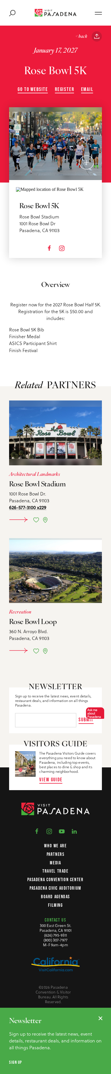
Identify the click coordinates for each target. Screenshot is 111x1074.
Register (64, 89)
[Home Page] (56, 12)
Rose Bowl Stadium (37, 484)
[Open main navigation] (98, 13)
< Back (81, 36)
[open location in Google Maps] (50, 189)
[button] (93, 713)
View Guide (50, 779)
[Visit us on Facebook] (36, 831)
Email (87, 89)
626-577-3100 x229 (27, 507)
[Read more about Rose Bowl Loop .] (55, 570)
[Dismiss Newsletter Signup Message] (100, 1018)
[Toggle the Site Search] (12, 12)
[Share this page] (97, 36)
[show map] (45, 519)
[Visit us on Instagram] (49, 831)
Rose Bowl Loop (33, 622)
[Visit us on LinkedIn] (74, 831)
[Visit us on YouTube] (61, 831)
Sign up (15, 1062)
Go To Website (33, 89)
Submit (86, 719)
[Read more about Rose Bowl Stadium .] (55, 432)
